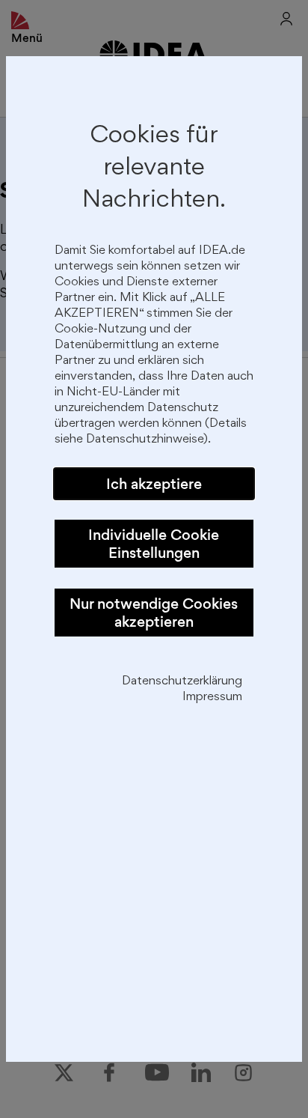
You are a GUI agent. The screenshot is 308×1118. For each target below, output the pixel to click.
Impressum (212, 697)
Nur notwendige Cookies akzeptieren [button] (154, 613)
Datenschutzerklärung (182, 681)
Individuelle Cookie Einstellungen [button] (153, 544)
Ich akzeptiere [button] (154, 484)
